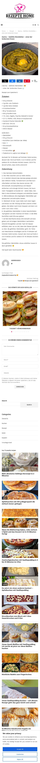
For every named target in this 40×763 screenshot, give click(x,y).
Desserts (5, 418)
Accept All (20, 749)
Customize (20, 754)
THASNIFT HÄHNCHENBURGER (20, 328)
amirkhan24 (16, 260)
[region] (20, 747)
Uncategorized (7, 442)
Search (4, 401)
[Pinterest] (35, 25)
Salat (3, 433)
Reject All (20, 759)
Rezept (12, 31)
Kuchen (4, 423)
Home (3, 31)
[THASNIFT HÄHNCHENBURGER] (20, 308)
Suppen (4, 438)
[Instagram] (33, 25)
